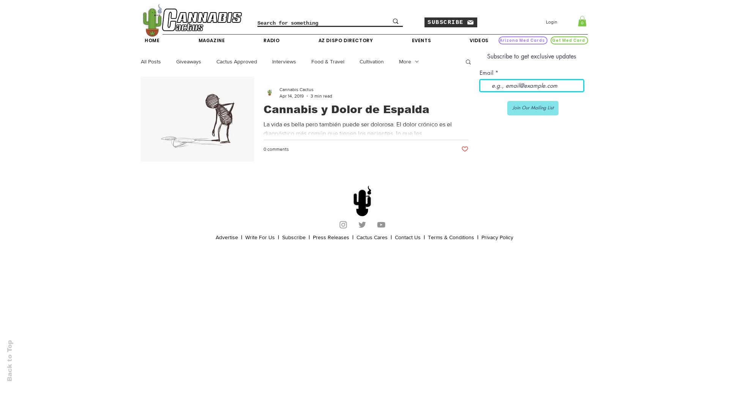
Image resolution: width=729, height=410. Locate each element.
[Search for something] (395, 21)
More (405, 61)
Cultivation (372, 61)
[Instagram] (343, 225)
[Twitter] (362, 225)
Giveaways (188, 61)
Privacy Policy (497, 237)
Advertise (227, 237)
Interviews (284, 61)
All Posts (151, 61)
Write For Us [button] (260, 237)
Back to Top (9, 361)
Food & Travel (327, 61)
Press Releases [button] (331, 237)
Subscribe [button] (294, 237)
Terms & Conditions (451, 237)
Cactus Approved (236, 61)
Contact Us (408, 237)
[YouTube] (381, 225)
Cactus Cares (372, 237)
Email (486, 73)
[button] (450, 22)
